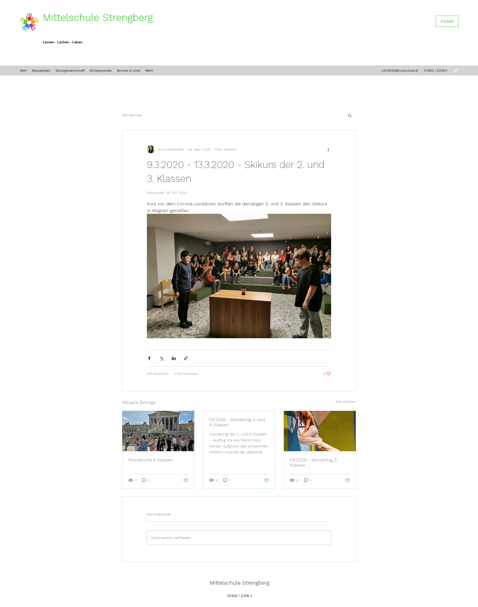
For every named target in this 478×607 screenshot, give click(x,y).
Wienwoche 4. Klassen (150, 459)
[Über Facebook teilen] (149, 358)
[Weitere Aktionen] (328, 149)
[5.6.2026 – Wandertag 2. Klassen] (320, 431)
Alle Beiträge (132, 115)
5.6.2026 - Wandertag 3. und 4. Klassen (237, 422)
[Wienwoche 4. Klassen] (158, 431)
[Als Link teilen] (185, 358)
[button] (349, 115)
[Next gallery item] (325, 276)
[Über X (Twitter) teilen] (161, 358)
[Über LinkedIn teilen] (173, 358)
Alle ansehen (346, 401)
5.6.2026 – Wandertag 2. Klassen (313, 462)
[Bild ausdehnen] (239, 276)
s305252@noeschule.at (400, 70)
